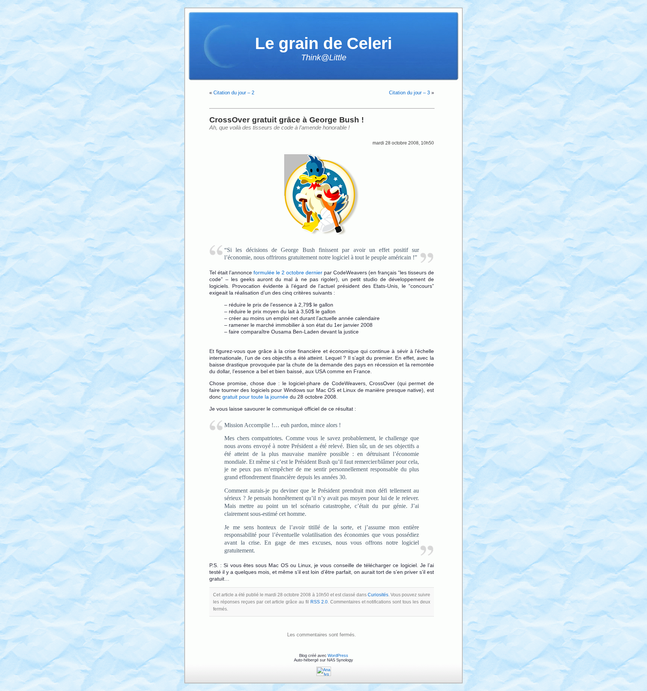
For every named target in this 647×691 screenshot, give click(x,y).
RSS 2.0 (319, 602)
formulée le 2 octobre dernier (287, 273)
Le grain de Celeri (323, 43)
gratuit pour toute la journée (255, 397)
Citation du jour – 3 (409, 92)
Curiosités (378, 594)
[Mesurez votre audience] (323, 674)
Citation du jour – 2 (233, 92)
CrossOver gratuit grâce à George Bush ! (286, 119)
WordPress (338, 655)
